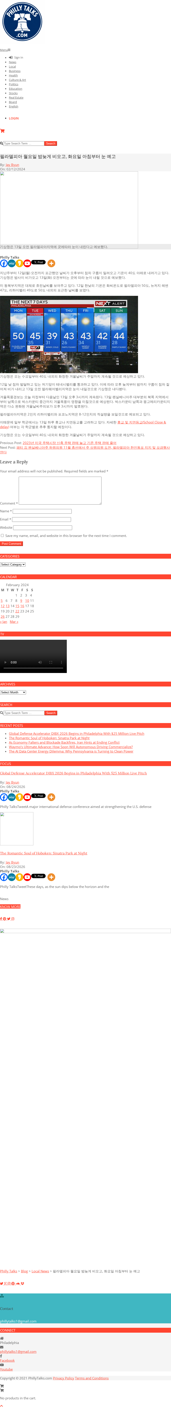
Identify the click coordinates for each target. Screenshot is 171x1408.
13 (8, 606)
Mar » (14, 621)
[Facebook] (4, 263)
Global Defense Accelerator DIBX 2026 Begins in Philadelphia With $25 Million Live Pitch (76, 733)
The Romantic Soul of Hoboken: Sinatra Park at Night (49, 738)
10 (27, 600)
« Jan (3, 621)
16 (22, 606)
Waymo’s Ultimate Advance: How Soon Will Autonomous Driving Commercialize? (71, 747)
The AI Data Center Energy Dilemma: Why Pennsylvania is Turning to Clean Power (71, 751)
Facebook (7, 1360)
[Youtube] (27, 263)
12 (3, 606)
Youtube (6, 1369)
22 (17, 611)
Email (5, 519)
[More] (51, 263)
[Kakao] (19, 263)
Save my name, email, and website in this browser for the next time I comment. (66, 535)
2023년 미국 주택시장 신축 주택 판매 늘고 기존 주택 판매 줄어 (69, 443)
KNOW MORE (10, 906)
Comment (9, 503)
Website (6, 527)
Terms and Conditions (92, 1378)
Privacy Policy (63, 1378)
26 (3, 616)
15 (17, 606)
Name (6, 511)
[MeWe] (12, 263)
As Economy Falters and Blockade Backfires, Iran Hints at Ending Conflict (64, 742)
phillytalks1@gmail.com (18, 1351)
